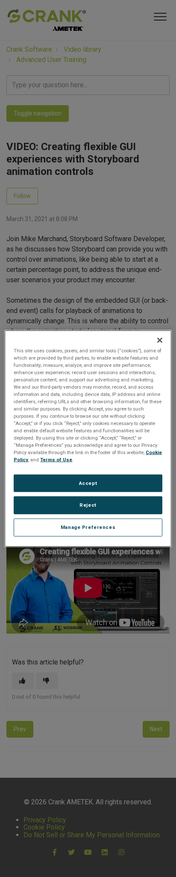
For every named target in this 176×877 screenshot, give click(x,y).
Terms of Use (56, 460)
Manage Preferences (88, 527)
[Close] (159, 340)
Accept (88, 483)
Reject (87, 505)
